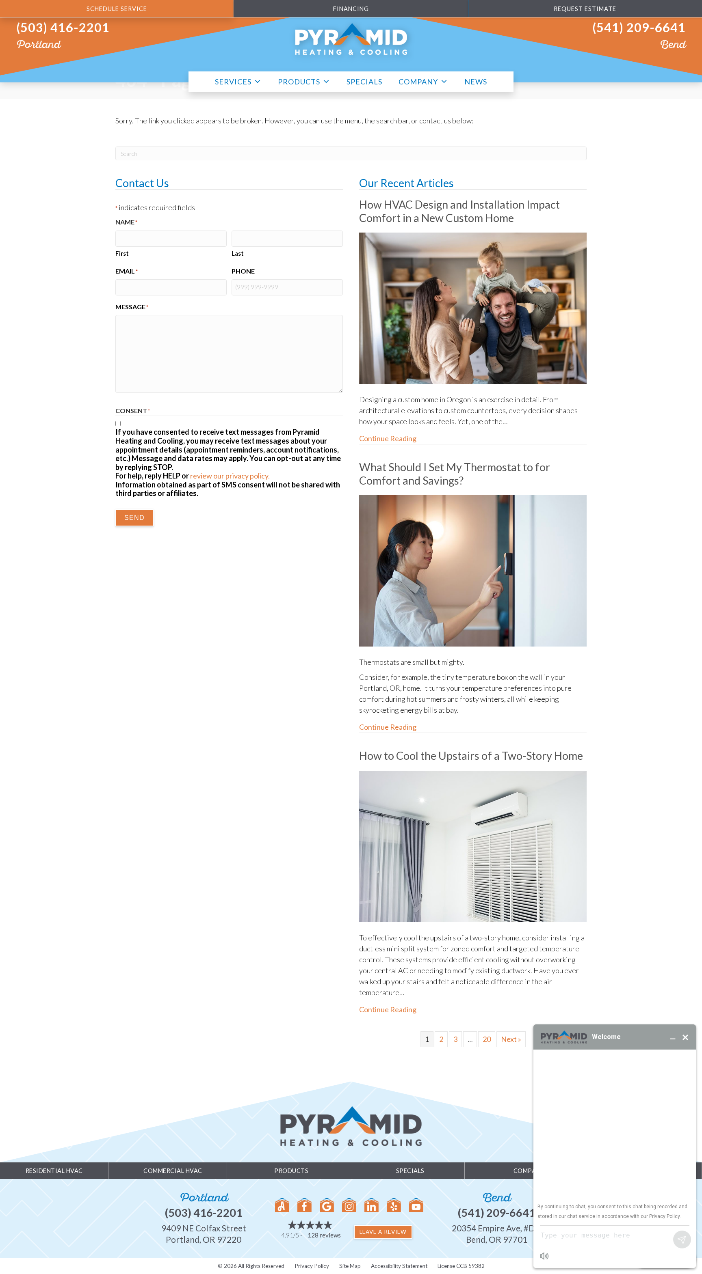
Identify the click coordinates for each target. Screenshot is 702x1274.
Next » (511, 1039)
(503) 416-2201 (63, 27)
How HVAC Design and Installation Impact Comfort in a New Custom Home (459, 211)
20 (487, 1039)
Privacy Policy (312, 1266)
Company (418, 81)
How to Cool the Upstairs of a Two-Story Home (471, 755)
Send (134, 517)
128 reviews (324, 1235)
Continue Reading (387, 438)
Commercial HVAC (172, 1170)
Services (233, 81)
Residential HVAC (54, 1170)
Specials (364, 81)
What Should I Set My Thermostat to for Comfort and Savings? (454, 473)
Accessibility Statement (399, 1266)
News (475, 81)
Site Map (350, 1266)
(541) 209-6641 (639, 27)
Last (238, 253)
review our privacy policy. (230, 475)
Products (299, 81)
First (122, 253)
